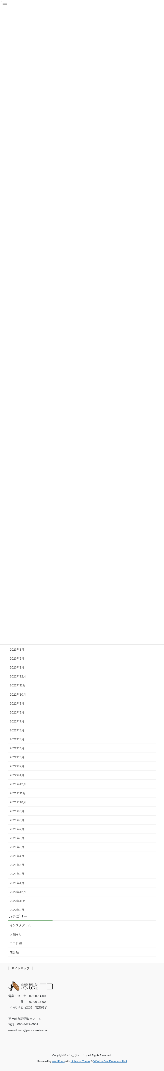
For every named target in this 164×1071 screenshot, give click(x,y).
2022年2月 (17, 766)
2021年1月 (17, 883)
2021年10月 (18, 802)
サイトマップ (20, 968)
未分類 (14, 952)
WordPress (58, 1061)
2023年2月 (17, 658)
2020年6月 (17, 910)
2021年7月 (17, 829)
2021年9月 (17, 811)
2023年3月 (17, 649)
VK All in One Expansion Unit (110, 1061)
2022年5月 (17, 739)
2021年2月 (17, 874)
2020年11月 (18, 901)
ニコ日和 (16, 943)
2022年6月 (17, 730)
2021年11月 (18, 793)
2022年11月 (18, 685)
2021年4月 (17, 856)
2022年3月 (17, 757)
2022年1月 (17, 775)
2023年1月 (17, 667)
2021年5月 (17, 847)
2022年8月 (17, 712)
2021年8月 (17, 820)
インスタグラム (20, 925)
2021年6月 (17, 838)
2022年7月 (17, 721)
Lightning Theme (80, 1061)
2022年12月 (18, 676)
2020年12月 (18, 892)
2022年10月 (18, 694)
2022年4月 (17, 748)
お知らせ (16, 934)
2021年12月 (18, 784)
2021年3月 (17, 865)
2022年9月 (17, 703)
